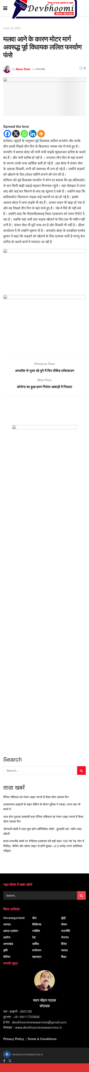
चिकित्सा (36, 924)
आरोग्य (6, 937)
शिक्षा (63, 956)
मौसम (64, 924)
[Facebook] (7, 133)
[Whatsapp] (24, 133)
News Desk (23, 69)
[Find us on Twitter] (10, 1060)
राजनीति (65, 930)
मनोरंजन (36, 950)
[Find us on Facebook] (4, 1060)
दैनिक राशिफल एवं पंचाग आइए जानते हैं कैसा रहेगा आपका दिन (36, 797)
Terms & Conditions (42, 1039)
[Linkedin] (33, 133)
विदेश (64, 943)
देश (34, 937)
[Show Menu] (5, 8)
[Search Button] (83, 8)
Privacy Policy (13, 1039)
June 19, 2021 (12, 28)
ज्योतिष (36, 930)
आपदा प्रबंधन (10, 930)
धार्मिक (35, 943)
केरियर (6, 956)
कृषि (5, 950)
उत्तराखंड (40, 69)
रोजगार (65, 937)
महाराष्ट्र (36, 956)
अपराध (7, 924)
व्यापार (64, 950)
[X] (16, 133)
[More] (41, 133)
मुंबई (63, 918)
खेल (34, 918)
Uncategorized (14, 918)
